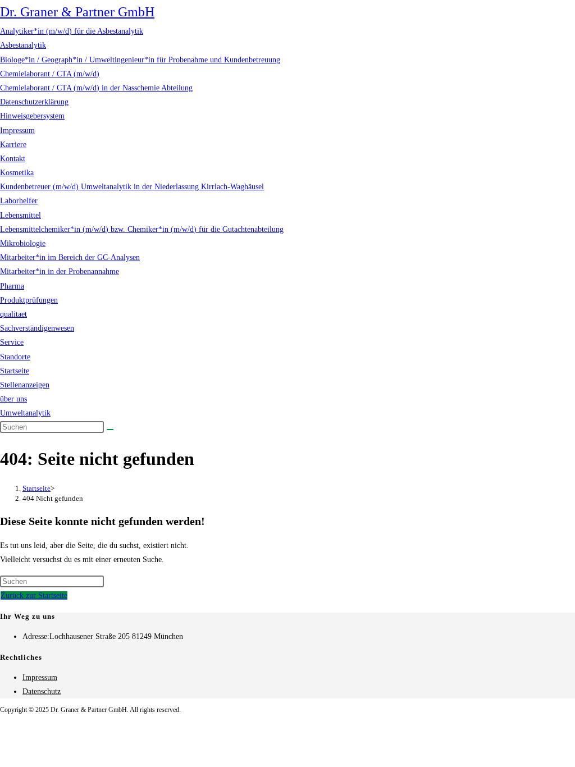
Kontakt (12, 158)
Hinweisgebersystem (32, 116)
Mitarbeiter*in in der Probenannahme (59, 271)
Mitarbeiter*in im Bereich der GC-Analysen (70, 257)
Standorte (15, 357)
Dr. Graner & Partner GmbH (77, 11)
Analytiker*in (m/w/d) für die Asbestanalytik (71, 31)
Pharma (12, 286)
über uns (13, 399)
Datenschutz (41, 691)
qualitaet (13, 314)
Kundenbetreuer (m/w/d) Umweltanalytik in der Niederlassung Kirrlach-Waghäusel (132, 186)
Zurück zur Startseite (34, 595)
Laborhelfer (19, 201)
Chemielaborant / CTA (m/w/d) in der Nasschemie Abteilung (96, 88)
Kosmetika (17, 172)
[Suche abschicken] (110, 429)
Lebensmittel (20, 215)
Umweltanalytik (25, 413)
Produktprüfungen (29, 300)
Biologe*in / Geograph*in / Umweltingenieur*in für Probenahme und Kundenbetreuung (140, 60)
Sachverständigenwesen (37, 328)
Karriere (13, 144)
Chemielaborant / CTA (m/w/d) (49, 74)
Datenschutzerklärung (34, 102)
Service (12, 342)
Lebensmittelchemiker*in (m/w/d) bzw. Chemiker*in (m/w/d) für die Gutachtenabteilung (142, 229)
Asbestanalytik (23, 45)
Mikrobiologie (22, 243)
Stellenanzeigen (24, 385)
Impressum (17, 130)
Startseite (14, 371)
